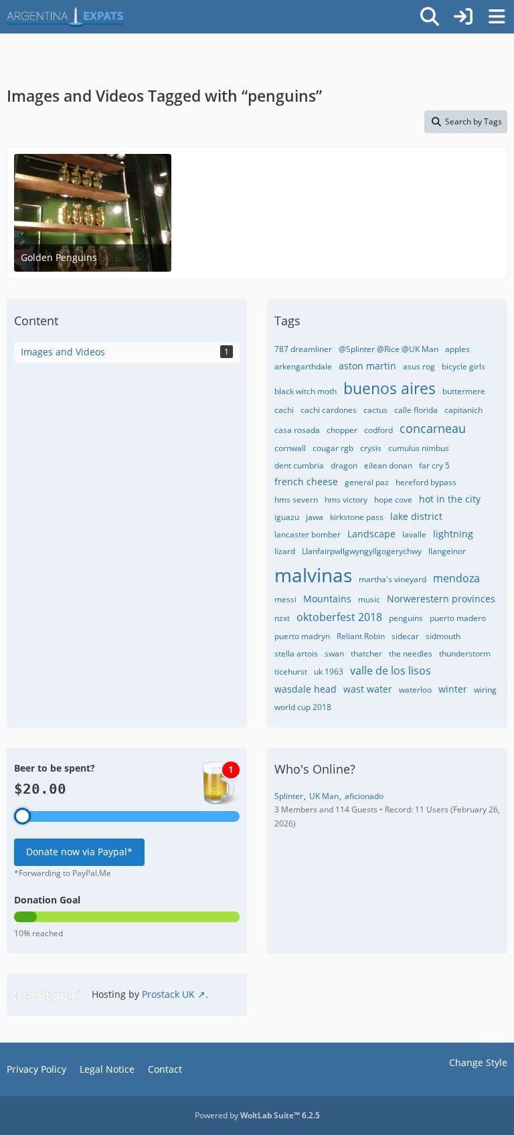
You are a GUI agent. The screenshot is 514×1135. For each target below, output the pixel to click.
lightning (453, 533)
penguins (406, 618)
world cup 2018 (302, 707)
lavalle (414, 534)
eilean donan (388, 465)
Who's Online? (314, 769)
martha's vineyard (392, 579)
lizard (284, 551)
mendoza (456, 578)
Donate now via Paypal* (79, 851)
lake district (416, 516)
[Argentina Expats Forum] (65, 16)
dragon (344, 465)
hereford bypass (426, 482)
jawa (314, 517)
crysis (370, 448)
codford (378, 430)
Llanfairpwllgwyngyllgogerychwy (362, 551)
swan (334, 653)
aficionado (364, 796)
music (369, 599)
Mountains (327, 598)
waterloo (415, 689)
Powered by (257, 1115)
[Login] (463, 16)
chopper (342, 430)
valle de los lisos (390, 670)
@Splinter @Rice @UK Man (388, 349)
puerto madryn (302, 636)
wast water (367, 689)
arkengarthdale (303, 366)
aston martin (367, 365)
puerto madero (458, 618)
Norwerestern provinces (441, 598)
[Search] (429, 16)
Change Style (478, 1062)
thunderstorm (465, 653)
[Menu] (496, 16)
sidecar (405, 636)
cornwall (290, 448)
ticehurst (290, 671)
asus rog (419, 366)
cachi (284, 410)
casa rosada (297, 430)
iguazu (286, 517)
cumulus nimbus (418, 448)
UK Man (324, 796)
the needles (410, 653)
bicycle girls (463, 366)
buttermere (463, 391)
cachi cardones (329, 410)
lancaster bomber (307, 534)
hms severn (296, 499)
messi (285, 599)
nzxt (282, 618)
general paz (367, 482)
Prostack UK (168, 994)
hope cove (393, 499)
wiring (485, 689)
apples (457, 349)
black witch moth (305, 391)
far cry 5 (434, 465)
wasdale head (305, 689)
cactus (375, 410)
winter (452, 689)
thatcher (366, 653)
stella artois (296, 653)
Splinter (288, 796)
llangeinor (447, 551)
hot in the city (450, 499)
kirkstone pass (356, 517)
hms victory (346, 499)
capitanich (463, 410)
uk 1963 (328, 671)
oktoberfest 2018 (339, 617)
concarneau (433, 428)
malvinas (313, 575)
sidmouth (443, 636)
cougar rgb (333, 448)
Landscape (371, 533)
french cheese (306, 481)
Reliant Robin (361, 636)
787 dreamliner (303, 349)
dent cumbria (299, 465)
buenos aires (389, 388)
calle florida (416, 410)
